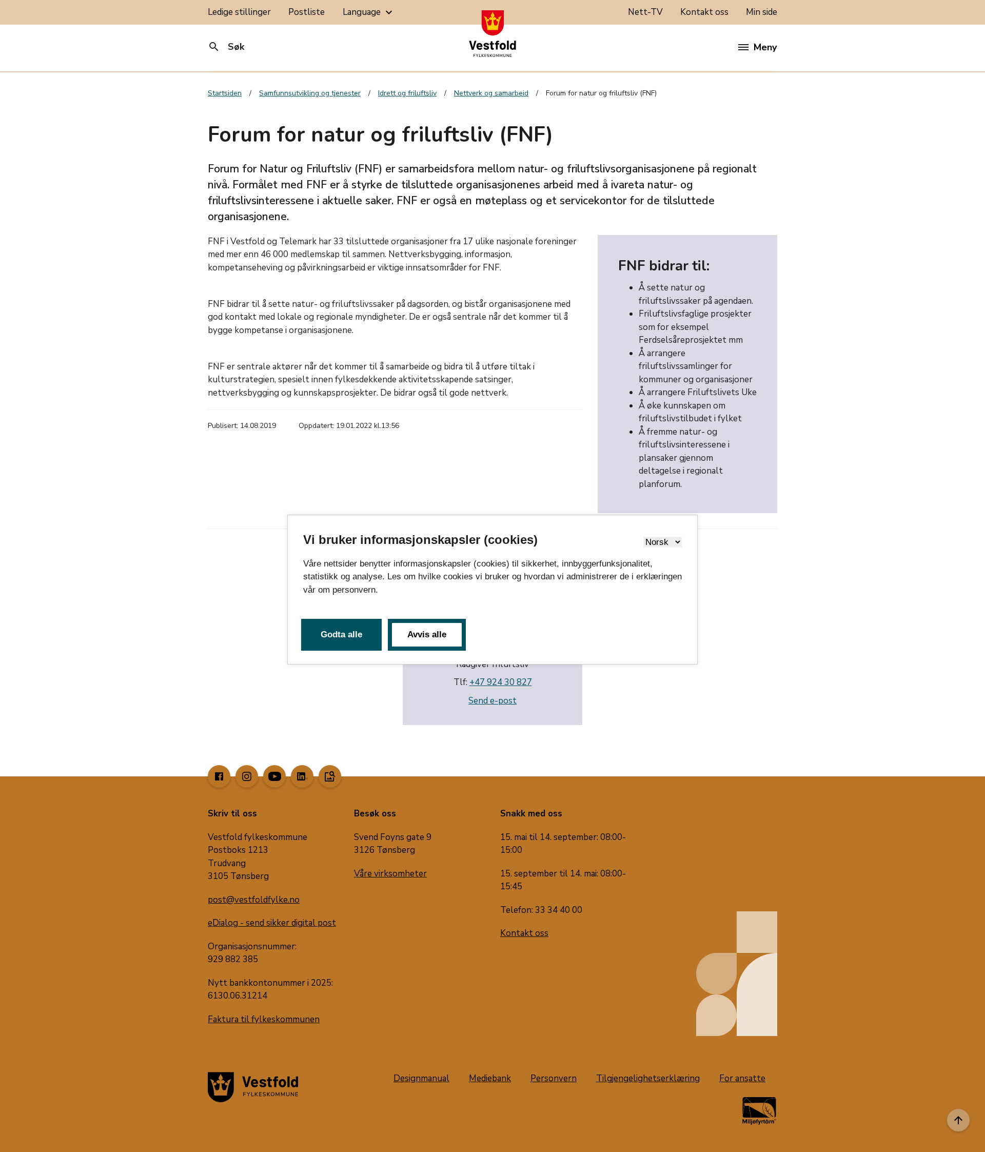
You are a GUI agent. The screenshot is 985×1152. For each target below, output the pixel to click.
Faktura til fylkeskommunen (264, 1019)
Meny (765, 47)
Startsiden (225, 93)
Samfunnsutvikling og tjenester (310, 93)
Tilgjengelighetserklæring (648, 1078)
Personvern (553, 1078)
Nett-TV (645, 12)
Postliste (306, 12)
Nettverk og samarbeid (491, 93)
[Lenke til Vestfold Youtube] (274, 776)
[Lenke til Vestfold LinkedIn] (302, 776)
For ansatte (742, 1078)
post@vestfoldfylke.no (254, 900)
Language (369, 12)
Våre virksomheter (390, 874)
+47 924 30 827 (500, 682)
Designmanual (421, 1078)
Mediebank (490, 1078)
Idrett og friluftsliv (407, 93)
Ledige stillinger (239, 12)
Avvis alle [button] (426, 634)
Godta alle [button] (341, 634)
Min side (761, 12)
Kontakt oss (704, 12)
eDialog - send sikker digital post (272, 923)
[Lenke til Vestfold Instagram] (246, 776)
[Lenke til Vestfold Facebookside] (219, 776)
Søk (226, 47)
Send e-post (492, 701)
